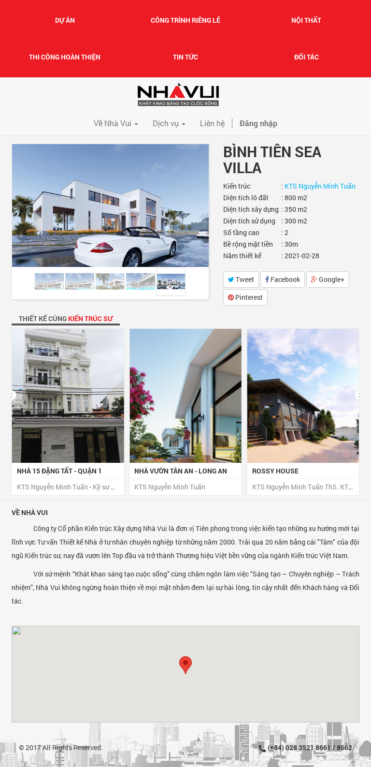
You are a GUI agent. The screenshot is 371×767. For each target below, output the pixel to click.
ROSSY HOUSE (157, 470)
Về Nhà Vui (30, 512)
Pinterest (248, 297)
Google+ (330, 279)
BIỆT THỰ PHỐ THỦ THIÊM (292, 470)
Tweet (244, 279)
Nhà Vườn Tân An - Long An (63, 470)
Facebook (284, 279)
